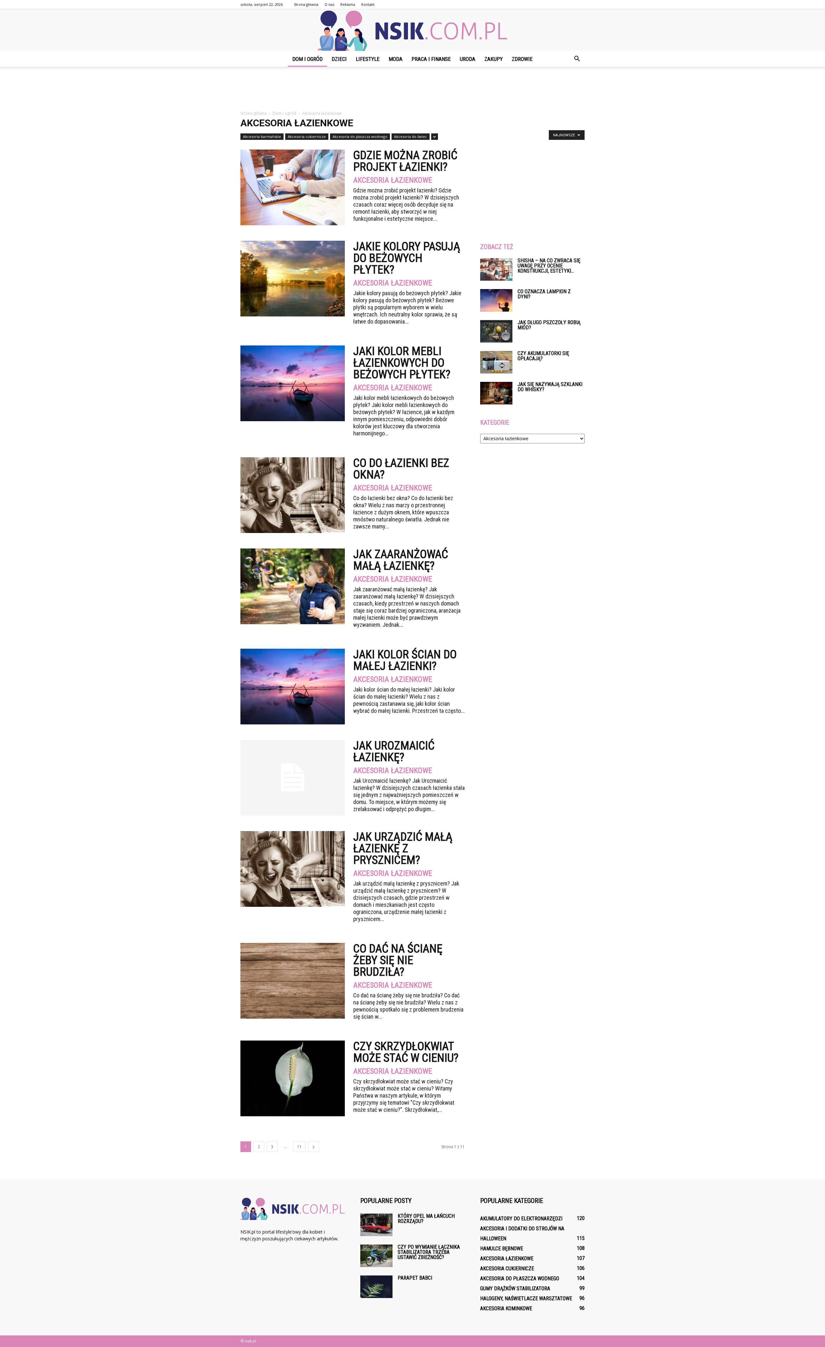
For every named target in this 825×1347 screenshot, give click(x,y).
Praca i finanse (431, 59)
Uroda (467, 59)
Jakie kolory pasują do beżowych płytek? (406, 258)
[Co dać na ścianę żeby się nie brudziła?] (292, 981)
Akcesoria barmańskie (262, 136)
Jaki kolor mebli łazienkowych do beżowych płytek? (402, 362)
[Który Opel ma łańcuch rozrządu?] (376, 1225)
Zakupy (493, 59)
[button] (577, 59)
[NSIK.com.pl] (412, 31)
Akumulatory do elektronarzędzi (521, 1219)
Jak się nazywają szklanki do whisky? (550, 386)
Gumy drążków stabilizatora (515, 1288)
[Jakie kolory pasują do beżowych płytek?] (292, 278)
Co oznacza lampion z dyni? (544, 294)
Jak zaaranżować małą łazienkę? (400, 560)
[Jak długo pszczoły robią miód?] (496, 331)
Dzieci (339, 59)
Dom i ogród (307, 59)
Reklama (347, 4)
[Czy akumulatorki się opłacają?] (496, 362)
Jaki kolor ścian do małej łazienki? (405, 660)
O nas (329, 4)
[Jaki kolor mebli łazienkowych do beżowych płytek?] (292, 383)
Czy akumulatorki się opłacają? (543, 356)
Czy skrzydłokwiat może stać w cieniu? (406, 1052)
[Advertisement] (412, 88)
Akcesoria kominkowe (506, 1308)
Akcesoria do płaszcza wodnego (360, 136)
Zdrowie (522, 59)
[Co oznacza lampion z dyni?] (496, 300)
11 (299, 1146)
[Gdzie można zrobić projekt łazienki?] (292, 187)
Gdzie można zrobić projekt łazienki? (405, 161)
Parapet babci (415, 1278)
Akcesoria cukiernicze (307, 136)
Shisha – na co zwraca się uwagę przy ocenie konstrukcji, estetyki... (549, 265)
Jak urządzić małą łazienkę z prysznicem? (402, 848)
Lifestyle (368, 59)
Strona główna (306, 4)
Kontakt (367, 4)
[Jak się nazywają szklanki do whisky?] (496, 393)
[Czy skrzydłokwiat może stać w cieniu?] (292, 1078)
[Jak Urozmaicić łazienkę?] (292, 778)
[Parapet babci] (376, 1286)
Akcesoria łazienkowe (392, 180)
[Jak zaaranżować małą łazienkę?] (292, 586)
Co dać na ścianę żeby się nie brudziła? (397, 960)
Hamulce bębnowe (501, 1248)
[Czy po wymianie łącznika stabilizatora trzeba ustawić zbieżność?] (376, 1256)
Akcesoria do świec (410, 136)
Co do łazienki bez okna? (401, 468)
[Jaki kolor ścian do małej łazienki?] (292, 686)
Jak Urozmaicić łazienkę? (393, 751)
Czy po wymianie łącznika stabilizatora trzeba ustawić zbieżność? (429, 1252)
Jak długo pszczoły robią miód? (549, 325)
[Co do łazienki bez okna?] (292, 495)
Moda (396, 59)
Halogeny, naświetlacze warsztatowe (526, 1298)
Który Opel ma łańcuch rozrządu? (426, 1218)
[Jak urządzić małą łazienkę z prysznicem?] (292, 869)
